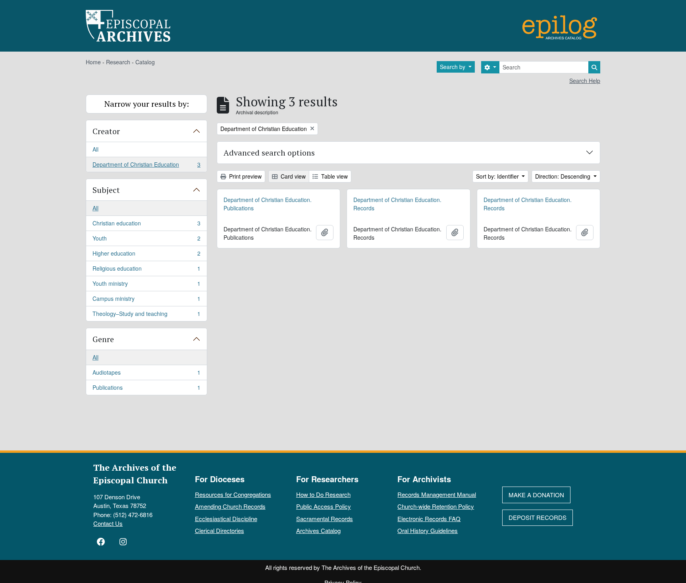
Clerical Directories (219, 530)
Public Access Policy (323, 506)
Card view (292, 176)
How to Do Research (323, 494)
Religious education (146, 270)
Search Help (584, 81)
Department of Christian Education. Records (397, 204)
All (95, 149)
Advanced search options (269, 152)
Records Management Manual (436, 494)
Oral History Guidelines (427, 530)
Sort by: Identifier (498, 176)
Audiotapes (146, 374)
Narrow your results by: (146, 103)
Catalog (145, 62)
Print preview (244, 176)
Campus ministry (146, 300)
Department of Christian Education (146, 166)
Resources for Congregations (233, 494)
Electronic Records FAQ (429, 518)
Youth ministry (146, 285)
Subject (106, 190)
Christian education (146, 225)
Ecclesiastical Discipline (226, 518)
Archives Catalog (318, 530)
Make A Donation (536, 495)
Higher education (146, 255)
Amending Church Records (230, 506)
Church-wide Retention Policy (435, 506)
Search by (453, 67)
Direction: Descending (563, 176)
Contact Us (108, 523)
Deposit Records (538, 517)
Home (93, 62)
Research (118, 62)
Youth (146, 240)
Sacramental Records (324, 518)
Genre (103, 339)
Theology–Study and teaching (146, 315)
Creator (106, 131)
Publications (146, 389)
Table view (334, 176)
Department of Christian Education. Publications (268, 204)
